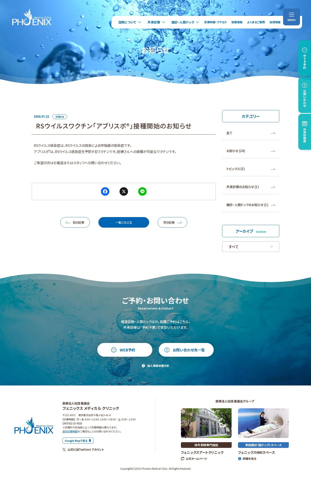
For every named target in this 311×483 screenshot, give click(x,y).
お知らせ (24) (235, 151)
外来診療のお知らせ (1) (242, 186)
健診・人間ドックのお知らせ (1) (247, 204)
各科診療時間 (70, 431)
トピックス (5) (235, 169)
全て (229, 133)
